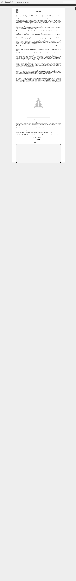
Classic (2, 4)
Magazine (10, 4)
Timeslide (26, 4)
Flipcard (5, 4)
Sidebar (17, 4)
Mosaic (13, 4)
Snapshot (21, 4)
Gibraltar (38, 11)
